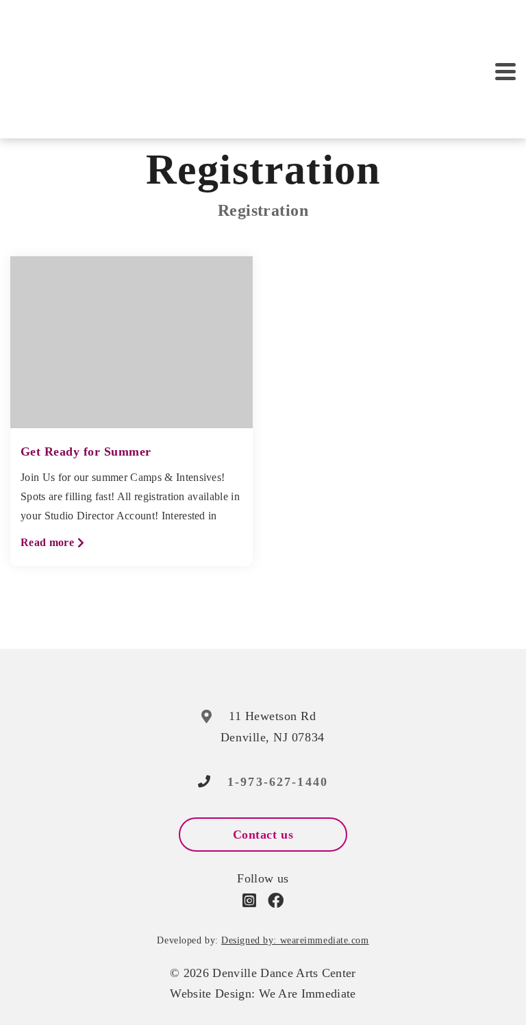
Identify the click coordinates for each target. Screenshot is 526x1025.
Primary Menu (505, 72)
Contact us (263, 834)
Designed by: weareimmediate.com (294, 940)
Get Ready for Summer (86, 451)
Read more (53, 544)
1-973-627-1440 (277, 782)
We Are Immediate (307, 993)
